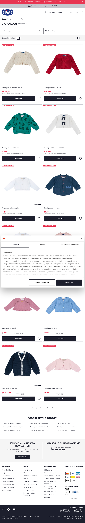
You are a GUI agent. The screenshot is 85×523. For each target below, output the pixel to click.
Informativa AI (78, 518)
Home (4, 19)
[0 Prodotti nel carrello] (82, 13)
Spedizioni (6, 476)
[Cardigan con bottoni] (22, 125)
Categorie (48, 497)
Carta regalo (28, 487)
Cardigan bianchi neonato (67, 430)
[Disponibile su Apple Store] (78, 510)
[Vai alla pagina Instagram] (8, 509)
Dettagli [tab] (43, 244)
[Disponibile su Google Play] (65, 510)
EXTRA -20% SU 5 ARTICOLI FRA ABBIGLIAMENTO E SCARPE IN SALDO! (42, 2)
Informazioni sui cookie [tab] (70, 244)
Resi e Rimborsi (8, 479)
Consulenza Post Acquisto (29, 494)
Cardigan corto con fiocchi (54, 148)
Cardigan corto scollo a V (12, 88)
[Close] (82, 1)
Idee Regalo (27, 470)
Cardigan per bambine (39, 423)
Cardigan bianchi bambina (40, 427)
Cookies (70, 518)
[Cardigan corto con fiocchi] (63, 125)
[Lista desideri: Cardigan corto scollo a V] (39, 98)
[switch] (18, 38)
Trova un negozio (51, 473)
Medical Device (50, 494)
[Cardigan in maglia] (22, 305)
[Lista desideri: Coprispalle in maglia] (39, 218)
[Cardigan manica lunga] (63, 365)
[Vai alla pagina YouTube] (14, 509)
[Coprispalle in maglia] (22, 185)
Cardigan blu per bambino (67, 427)
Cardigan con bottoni (10, 148)
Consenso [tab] (15, 244)
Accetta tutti (69, 282)
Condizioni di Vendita (10, 482)
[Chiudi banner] (81, 238)
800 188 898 (60, 450)
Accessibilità (6, 490)
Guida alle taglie (8, 487)
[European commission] (78, 491)
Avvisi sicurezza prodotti (50, 483)
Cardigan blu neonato (11, 430)
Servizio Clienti (7, 470)
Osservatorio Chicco (52, 479)
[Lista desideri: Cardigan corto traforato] (80, 98)
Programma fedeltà (30, 482)
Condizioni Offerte (30, 476)
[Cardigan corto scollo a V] (22, 65)
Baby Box (26, 479)
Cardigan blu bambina (65, 423)
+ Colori (37, 205)
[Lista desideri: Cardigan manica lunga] (80, 399)
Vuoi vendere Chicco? (52, 476)
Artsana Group (49, 491)
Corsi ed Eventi (29, 490)
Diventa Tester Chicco (31, 484)
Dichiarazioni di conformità (50, 487)
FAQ (3, 473)
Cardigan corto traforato (53, 88)
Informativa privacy (56, 516)
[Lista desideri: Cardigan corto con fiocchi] (80, 158)
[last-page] (51, 408)
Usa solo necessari (42, 282)
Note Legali (67, 516)
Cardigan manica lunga (53, 388)
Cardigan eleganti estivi (12, 423)
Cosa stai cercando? (55, 12)
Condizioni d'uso (8, 484)
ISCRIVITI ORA (22, 457)
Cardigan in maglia (9, 328)
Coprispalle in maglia (10, 208)
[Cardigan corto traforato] (63, 65)
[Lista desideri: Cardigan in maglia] (39, 338)
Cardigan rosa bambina (39, 430)
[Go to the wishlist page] (71, 12)
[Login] (77, 12)
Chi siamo (48, 470)
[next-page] (47, 408)
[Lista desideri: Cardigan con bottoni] (39, 158)
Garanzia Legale (77, 516)
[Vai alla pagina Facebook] (3, 509)
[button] (22, 31)
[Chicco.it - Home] (7, 12)
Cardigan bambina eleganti (13, 427)
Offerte (25, 473)
